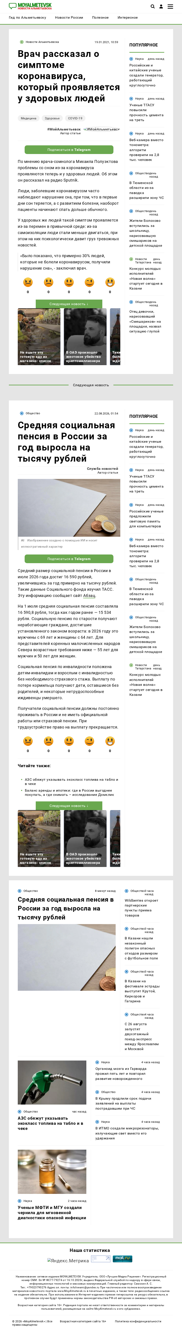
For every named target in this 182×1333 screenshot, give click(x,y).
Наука (139, 58)
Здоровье (52, 118)
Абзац (89, 595)
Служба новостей (102, 468)
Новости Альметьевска (42, 42)
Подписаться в (69, 150)
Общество (142, 173)
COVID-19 (75, 118)
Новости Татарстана (143, 260)
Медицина (28, 118)
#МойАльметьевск (64, 129)
